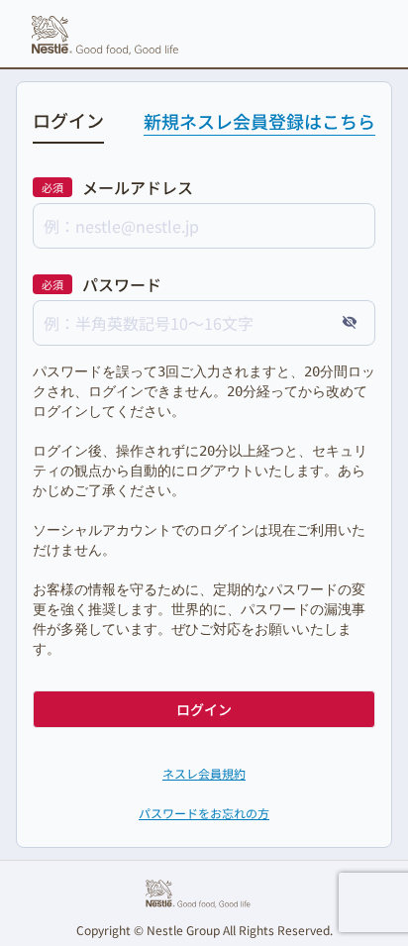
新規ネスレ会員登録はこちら (259, 121)
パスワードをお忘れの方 (204, 812)
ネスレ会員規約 (204, 773)
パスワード (121, 284)
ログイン (204, 709)
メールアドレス (137, 187)
